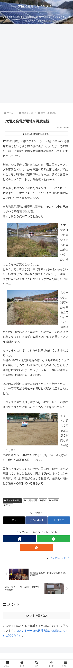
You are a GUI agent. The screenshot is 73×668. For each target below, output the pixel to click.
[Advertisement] (36, 64)
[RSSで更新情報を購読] (36, 547)
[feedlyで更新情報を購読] (53, 538)
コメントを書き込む (36, 615)
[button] (66, 503)
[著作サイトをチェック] (19, 538)
